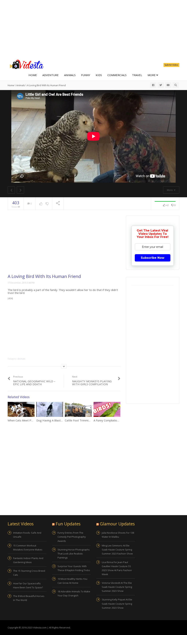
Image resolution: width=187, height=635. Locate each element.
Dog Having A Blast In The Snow (56, 420)
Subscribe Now (152, 257)
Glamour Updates (117, 524)
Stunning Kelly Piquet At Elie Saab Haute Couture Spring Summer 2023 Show (117, 603)
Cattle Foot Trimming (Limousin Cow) (88, 420)
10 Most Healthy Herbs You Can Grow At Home (72, 580)
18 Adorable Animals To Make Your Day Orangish (74, 593)
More (152, 75)
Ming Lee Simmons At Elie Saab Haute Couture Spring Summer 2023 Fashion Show (117, 549)
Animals (70, 75)
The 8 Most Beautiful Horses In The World (28, 598)
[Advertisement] (93, 29)
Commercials (117, 75)
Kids (99, 75)
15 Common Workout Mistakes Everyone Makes (27, 547)
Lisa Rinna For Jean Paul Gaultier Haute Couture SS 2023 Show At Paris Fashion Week (117, 568)
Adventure (50, 75)
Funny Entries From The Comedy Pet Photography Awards (72, 536)
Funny (85, 75)
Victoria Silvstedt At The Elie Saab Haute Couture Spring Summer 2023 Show (117, 587)
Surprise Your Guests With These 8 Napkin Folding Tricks (74, 568)
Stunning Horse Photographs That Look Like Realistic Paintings (74, 553)
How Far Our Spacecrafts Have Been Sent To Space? (28, 585)
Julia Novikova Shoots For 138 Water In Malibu (118, 534)
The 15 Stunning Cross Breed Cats (29, 572)
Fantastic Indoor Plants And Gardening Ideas (28, 560)
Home (32, 75)
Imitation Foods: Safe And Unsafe (27, 534)
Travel (137, 75)
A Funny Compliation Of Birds (112, 420)
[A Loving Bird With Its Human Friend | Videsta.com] (26, 64)
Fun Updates (68, 524)
